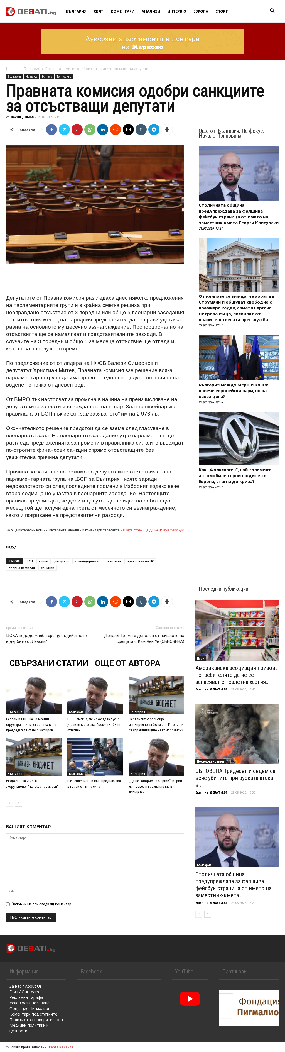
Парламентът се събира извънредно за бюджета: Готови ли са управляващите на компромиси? (156, 724)
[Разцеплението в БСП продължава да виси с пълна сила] (95, 757)
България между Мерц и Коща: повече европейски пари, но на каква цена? (233, 390)
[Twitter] (64, 129)
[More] (167, 129)
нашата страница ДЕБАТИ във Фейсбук (152, 530)
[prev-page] (9, 803)
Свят (99, 11)
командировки (87, 561)
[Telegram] (153, 129)
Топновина (64, 77)
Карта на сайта (61, 1046)
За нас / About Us (25, 986)
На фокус (31, 77)
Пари (201, 658)
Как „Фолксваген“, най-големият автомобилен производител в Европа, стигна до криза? (235, 475)
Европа (200, 11)
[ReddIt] (115, 129)
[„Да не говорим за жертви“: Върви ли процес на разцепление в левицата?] (156, 757)
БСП (30, 561)
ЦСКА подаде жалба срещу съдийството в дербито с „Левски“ (46, 638)
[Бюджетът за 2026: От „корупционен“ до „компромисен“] (34, 757)
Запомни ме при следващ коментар (41, 904)
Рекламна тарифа (26, 997)
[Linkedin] (102, 129)
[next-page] (18, 803)
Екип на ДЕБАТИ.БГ (211, 689)
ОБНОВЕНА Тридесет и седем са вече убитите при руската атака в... (235, 778)
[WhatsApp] (89, 129)
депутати (61, 561)
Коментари (122, 11)
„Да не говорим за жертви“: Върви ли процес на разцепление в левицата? (155, 786)
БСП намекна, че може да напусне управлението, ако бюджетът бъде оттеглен (93, 724)
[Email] (128, 129)
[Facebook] (51, 129)
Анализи (151, 11)
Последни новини (210, 761)
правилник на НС (140, 561)
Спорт (221, 11)
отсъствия (113, 561)
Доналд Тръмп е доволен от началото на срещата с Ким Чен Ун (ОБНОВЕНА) (144, 638)
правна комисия (22, 568)
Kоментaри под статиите (33, 1014)
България (76, 11)
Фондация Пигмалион (29, 1008)
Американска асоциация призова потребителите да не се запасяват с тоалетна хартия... (236, 675)
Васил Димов (22, 117)
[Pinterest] (77, 129)
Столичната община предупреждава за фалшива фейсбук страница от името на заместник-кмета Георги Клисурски (239, 213)
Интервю (177, 11)
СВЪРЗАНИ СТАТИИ (48, 663)
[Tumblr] (141, 129)
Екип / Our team (24, 991)
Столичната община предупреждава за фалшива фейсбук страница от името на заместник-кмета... (233, 885)
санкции (47, 568)
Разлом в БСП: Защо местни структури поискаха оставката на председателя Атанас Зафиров (31, 724)
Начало (12, 68)
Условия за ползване (29, 1002)
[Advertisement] (95, 279)
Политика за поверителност (36, 1019)
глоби (43, 561)
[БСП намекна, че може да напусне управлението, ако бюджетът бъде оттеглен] (95, 695)
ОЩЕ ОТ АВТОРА (127, 663)
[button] (272, 11)
